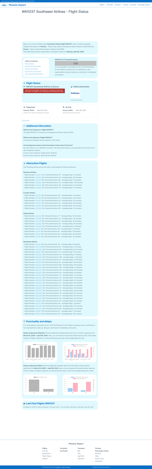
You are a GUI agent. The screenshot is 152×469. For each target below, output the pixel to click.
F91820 (38, 200)
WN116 (37, 244)
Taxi (79, 453)
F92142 (38, 203)
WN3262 (38, 278)
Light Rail (81, 456)
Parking (125, 5)
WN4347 (38, 298)
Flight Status (29, 64)
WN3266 (38, 285)
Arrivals (45, 451)
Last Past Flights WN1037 (34, 74)
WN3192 (38, 265)
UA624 (37, 234)
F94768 (38, 208)
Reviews (98, 453)
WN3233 (38, 270)
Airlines (45, 459)
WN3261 (38, 275)
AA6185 (38, 188)
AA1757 (38, 180)
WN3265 (38, 283)
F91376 (38, 195)
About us (68, 467)
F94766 (38, 206)
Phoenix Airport (17, 5)
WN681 (37, 311)
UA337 (37, 229)
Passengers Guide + (144, 5)
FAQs (97, 456)
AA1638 (38, 177)
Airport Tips (99, 459)
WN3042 (38, 254)
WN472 (38, 303)
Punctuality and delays (33, 71)
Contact (63, 467)
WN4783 (38, 309)
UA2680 (38, 226)
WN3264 (38, 280)
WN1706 (38, 247)
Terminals (110, 5)
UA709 (37, 236)
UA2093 (38, 224)
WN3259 (38, 273)
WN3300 (38, 290)
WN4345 (38, 293)
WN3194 (38, 267)
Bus (79, 451)
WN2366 (38, 249)
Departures (46, 453)
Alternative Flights (31, 69)
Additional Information (33, 66)
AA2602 (38, 182)
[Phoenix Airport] (4, 5)
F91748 (38, 198)
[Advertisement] (76, 28)
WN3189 (38, 257)
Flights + (102, 5)
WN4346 (38, 296)
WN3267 (38, 288)
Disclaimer (58, 467)
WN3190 (38, 260)
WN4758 (38, 306)
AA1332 (38, 175)
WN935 (38, 314)
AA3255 (38, 185)
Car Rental (133, 5)
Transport (81, 448)
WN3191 (38, 262)
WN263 (38, 252)
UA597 (37, 231)
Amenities (98, 461)
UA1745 (38, 221)
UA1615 (38, 216)
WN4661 (38, 301)
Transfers (81, 459)
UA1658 (38, 218)
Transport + (118, 5)
